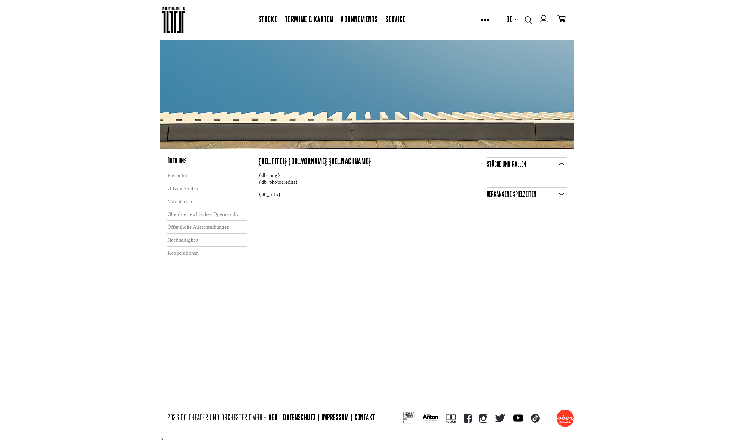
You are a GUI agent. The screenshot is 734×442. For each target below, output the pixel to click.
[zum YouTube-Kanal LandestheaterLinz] (518, 418)
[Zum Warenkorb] (561, 20)
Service (395, 20)
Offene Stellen (182, 188)
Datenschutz (299, 418)
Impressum (335, 418)
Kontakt (364, 418)
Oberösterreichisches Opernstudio (203, 214)
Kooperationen (183, 253)
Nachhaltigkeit (183, 240)
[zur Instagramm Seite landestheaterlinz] (483, 418)
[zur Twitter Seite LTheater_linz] (500, 418)
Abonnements (359, 20)
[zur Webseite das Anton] (430, 418)
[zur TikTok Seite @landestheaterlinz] (535, 418)
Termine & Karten (309, 20)
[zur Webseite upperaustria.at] (565, 418)
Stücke (267, 20)
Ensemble (177, 175)
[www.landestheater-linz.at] (174, 20)
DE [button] (509, 20)
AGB (273, 418)
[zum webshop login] (544, 20)
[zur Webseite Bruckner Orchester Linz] (409, 418)
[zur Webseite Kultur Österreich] (451, 418)
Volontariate (180, 201)
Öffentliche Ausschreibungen (198, 227)
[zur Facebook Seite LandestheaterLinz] (468, 418)
